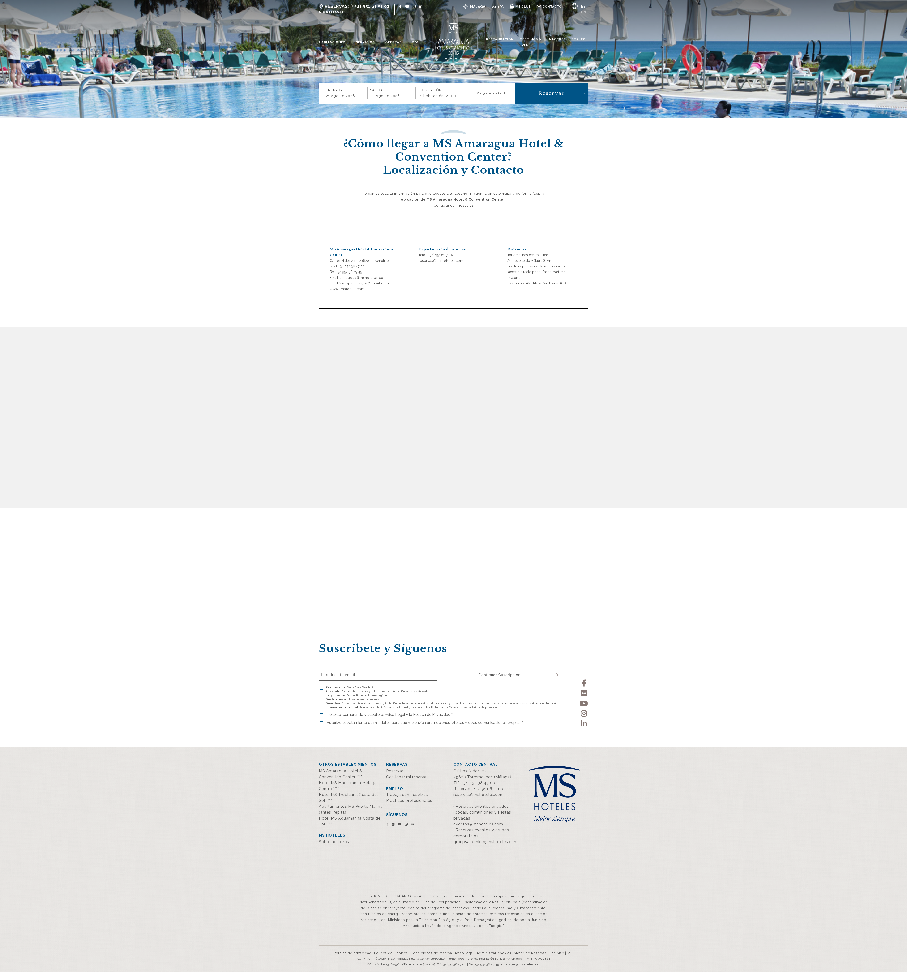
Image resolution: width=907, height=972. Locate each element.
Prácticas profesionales (409, 800)
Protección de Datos (443, 442)
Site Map (556, 953)
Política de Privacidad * (433, 714)
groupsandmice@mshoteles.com (486, 842)
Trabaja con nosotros (407, 794)
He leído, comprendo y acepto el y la (390, 714)
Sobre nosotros (334, 842)
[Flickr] (584, 692)
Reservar (551, 93)
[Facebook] (584, 682)
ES (583, 6)
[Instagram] (584, 713)
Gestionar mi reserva (406, 777)
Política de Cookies (391, 953)
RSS (570, 953)
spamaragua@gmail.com (367, 283)
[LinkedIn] (584, 723)
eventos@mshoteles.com (478, 824)
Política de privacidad (484, 442)
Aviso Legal (466, 457)
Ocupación (431, 90)
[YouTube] (584, 702)
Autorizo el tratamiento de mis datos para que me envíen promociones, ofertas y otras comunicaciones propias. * (425, 722)
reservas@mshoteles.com (441, 260)
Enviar (564, 480)
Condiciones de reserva (431, 953)
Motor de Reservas (530, 953)
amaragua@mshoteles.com (363, 277)
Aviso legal (464, 953)
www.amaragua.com (347, 289)
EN (583, 12)
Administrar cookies (494, 953)
